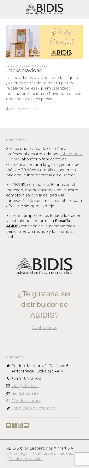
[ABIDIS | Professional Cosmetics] (44, 9)
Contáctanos (44, 327)
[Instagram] (20, 425)
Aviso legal (18, 453)
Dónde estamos (26, 401)
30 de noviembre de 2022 (27, 65)
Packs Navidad (24, 70)
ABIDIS (13, 108)
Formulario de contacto (33, 408)
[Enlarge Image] (44, 42)
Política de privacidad (53, 453)
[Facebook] (14, 425)
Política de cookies (25, 459)
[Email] (8, 425)
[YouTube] (26, 425)
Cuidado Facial (29, 108)
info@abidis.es (24, 386)
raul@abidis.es (24, 393)
